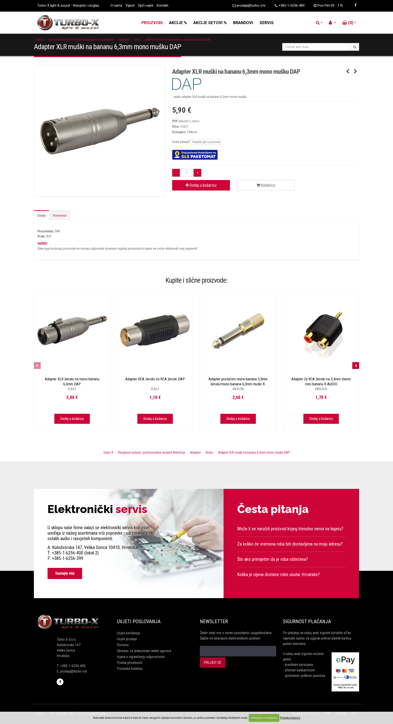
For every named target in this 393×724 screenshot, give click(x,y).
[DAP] (265, 84)
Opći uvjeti (145, 5)
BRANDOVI (243, 22)
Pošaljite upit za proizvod (206, 142)
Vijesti (130, 5)
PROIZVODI (152, 22)
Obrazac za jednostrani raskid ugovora (144, 651)
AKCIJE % (178, 22)
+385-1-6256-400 (291, 5)
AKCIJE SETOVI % (210, 22)
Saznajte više (64, 573)
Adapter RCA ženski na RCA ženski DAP (155, 379)
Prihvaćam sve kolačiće (264, 717)
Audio (137, 39)
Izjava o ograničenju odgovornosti (141, 657)
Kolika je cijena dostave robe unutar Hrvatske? (278, 574)
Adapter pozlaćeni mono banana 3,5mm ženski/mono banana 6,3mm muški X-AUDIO (238, 384)
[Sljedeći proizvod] (355, 71)
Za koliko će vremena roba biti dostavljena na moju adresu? (290, 544)
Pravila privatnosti (129, 662)
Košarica (267, 185)
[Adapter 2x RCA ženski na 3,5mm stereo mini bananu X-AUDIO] (321, 330)
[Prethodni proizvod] (347, 71)
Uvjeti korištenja (128, 633)
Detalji (41, 215)
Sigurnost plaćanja (307, 621)
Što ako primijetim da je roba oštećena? (272, 559)
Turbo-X (39, 39)
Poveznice (60, 215)
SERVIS (266, 22)
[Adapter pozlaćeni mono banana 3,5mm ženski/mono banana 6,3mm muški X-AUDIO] (238, 330)
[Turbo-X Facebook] (355, 5)
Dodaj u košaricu (203, 185)
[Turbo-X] (72, 622)
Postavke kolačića (129, 668)
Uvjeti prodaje (127, 639)
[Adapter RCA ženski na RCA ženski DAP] (155, 330)
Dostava (122, 645)
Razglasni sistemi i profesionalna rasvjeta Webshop (82, 39)
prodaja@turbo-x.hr (251, 5)
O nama (116, 5)
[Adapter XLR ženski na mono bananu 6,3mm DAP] (72, 330)
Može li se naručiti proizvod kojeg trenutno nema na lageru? (290, 528)
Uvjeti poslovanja (139, 621)
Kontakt (162, 5)
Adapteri (124, 39)
